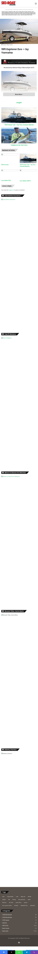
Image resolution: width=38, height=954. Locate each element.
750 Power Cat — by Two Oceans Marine (28, 165)
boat (3, 896)
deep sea (23, 896)
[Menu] (36, 4)
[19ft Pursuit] (9, 158)
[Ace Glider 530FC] (28, 174)
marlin (29, 899)
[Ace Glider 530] (9, 174)
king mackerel (21, 899)
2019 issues (5, 920)
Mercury (4, 902)
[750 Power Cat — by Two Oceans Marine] (28, 158)
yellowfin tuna (24, 905)
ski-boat (11, 902)
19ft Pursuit (5, 165)
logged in (11, 190)
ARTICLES (5, 925)
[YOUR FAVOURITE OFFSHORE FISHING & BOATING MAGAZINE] (19, 13)
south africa (18, 902)
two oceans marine (7, 905)
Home (4, 44)
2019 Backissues (7, 917)
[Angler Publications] (8, 3)
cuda (17, 896)
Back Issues (5, 928)
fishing (14, 899)
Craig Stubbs (10, 896)
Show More (18, 94)
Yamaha (16, 905)
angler (19, 102)
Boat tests (10, 44)
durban (4, 899)
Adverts (4, 923)
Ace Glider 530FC (25, 181)
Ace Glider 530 (6, 180)
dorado (29, 896)
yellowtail (32, 905)
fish (9, 899)
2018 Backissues (7, 914)
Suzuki (25, 902)
